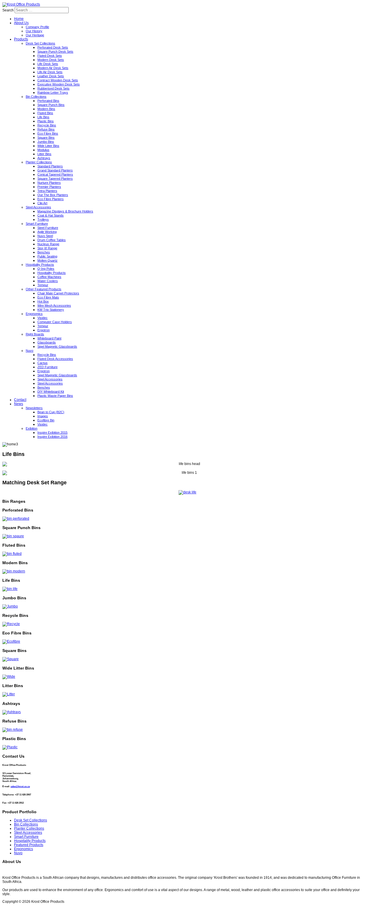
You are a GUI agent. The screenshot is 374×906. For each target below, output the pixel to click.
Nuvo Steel (45, 236)
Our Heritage (35, 35)
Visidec (42, 318)
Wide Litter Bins (48, 145)
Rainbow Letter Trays (52, 92)
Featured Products (28, 845)
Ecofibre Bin (45, 420)
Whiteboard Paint (49, 338)
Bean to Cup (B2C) (50, 412)
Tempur (42, 285)
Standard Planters (50, 166)
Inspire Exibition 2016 (52, 436)
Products (21, 39)
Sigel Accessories (50, 379)
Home (19, 19)
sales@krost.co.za (20, 786)
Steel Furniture (47, 227)
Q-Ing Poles (45, 268)
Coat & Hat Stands (50, 215)
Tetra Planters (47, 191)
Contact (20, 400)
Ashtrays (43, 158)
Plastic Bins (45, 121)
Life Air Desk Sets (50, 72)
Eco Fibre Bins (47, 133)
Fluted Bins (45, 113)
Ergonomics (34, 313)
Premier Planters (49, 186)
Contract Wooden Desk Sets (57, 80)
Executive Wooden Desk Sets (58, 84)
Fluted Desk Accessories (55, 359)
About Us (21, 23)
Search (8, 10)
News (18, 404)
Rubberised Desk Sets (53, 88)
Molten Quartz (47, 260)
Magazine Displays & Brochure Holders (65, 211)
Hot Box (43, 301)
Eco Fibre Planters (50, 199)
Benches (43, 252)
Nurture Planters (49, 182)
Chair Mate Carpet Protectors (58, 293)
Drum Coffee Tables (51, 240)
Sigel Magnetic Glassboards (57, 346)
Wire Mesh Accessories (54, 305)
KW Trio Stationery (50, 309)
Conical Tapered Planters (55, 174)
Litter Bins (44, 154)
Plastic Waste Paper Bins (55, 395)
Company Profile (37, 27)
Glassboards (46, 342)
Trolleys (43, 219)
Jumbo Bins (45, 141)
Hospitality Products (40, 264)
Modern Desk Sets (50, 59)
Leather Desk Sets (50, 76)
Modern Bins (46, 109)
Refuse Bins (46, 129)
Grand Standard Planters (55, 170)
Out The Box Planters (52, 195)
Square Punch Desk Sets (55, 51)
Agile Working (47, 232)
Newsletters (34, 408)
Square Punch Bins (51, 105)
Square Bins (46, 137)
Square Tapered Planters (55, 178)
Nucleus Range (48, 244)
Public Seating (47, 256)
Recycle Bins (46, 125)
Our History (34, 31)
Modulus (43, 150)
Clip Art (42, 203)
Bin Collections (36, 96)
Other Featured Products (43, 289)
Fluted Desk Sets (49, 55)
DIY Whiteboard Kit (50, 391)
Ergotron (43, 330)
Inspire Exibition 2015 (52, 432)
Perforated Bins (48, 100)
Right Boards (35, 334)
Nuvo (29, 350)
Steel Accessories (38, 207)
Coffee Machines (49, 277)
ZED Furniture (47, 367)
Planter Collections (39, 162)
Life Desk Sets (47, 64)
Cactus (42, 363)
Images (42, 416)
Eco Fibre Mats (48, 297)
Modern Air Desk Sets (52, 68)
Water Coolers (47, 281)
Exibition (31, 428)
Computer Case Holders (54, 322)
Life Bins (43, 117)
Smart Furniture (37, 223)
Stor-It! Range (47, 248)
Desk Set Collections (40, 43)
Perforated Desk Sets (52, 47)
